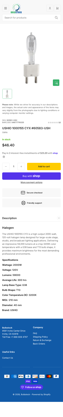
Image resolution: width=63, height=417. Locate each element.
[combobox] (31, 17)
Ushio (4, 132)
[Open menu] (5, 8)
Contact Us (7, 358)
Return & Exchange (42, 340)
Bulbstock (25, 394)
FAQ (35, 333)
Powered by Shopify (41, 394)
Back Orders (39, 343)
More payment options (31, 182)
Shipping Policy (40, 337)
